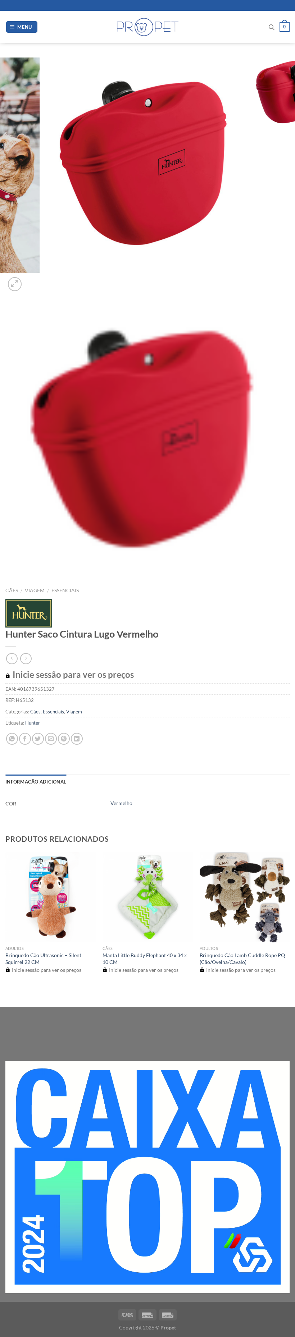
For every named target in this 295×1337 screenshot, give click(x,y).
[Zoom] (15, 284)
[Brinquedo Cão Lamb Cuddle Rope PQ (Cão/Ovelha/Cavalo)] (245, 897)
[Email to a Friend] (51, 739)
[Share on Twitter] (38, 739)
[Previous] (9, 994)
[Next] (32, 280)
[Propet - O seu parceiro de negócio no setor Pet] (148, 27)
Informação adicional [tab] (35, 782)
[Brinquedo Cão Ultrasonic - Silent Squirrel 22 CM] (50, 897)
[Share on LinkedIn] (77, 739)
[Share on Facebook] (25, 739)
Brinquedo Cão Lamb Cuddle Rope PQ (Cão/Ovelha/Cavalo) (242, 958)
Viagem (35, 590)
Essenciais (65, 590)
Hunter (32, 723)
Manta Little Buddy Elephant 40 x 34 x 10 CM (145, 958)
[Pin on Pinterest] (64, 739)
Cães (11, 590)
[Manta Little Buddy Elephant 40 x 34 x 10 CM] (147, 897)
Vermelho (121, 803)
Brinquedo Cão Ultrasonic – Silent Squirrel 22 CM (43, 958)
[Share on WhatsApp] (12, 739)
